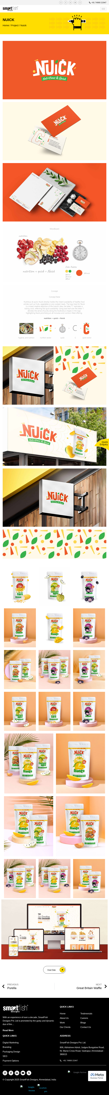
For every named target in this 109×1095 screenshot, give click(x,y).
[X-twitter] (80, 2)
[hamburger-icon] (103, 9)
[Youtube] (75, 2)
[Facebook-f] (65, 2)
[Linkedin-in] (70, 2)
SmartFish (25, 1079)
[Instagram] (61, 2)
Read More (8, 1030)
